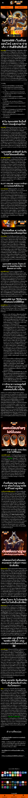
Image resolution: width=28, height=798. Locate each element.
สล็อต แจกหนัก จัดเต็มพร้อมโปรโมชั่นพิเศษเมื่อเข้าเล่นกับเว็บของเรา (14, 115)
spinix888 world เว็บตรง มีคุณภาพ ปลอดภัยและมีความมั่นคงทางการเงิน (15, 94)
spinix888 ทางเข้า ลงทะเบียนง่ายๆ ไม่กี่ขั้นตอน (13, 101)
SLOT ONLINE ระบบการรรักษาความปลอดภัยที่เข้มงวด (14, 89)
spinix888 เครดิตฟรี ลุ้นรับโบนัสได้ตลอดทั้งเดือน (12, 87)
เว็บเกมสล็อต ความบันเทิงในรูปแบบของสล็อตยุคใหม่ (13, 92)
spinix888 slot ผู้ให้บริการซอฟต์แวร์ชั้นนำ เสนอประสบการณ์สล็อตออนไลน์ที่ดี (12, 112)
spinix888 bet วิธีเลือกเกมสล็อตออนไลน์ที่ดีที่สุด (12, 96)
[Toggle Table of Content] (24, 84)
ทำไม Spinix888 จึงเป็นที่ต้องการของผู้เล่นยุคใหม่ (12, 85)
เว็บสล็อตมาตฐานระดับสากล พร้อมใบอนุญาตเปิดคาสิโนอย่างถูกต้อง (13, 103)
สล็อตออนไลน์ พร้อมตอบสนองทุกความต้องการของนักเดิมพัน (14, 107)
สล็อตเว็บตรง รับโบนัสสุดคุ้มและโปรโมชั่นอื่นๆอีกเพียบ (14, 109)
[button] (3, 3)
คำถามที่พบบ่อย (6, 117)
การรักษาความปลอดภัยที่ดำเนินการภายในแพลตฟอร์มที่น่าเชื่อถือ (14, 99)
